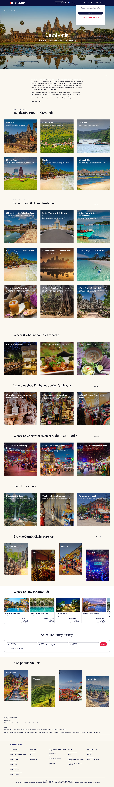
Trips (92, 3)
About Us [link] (89, 752)
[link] (90, 22)
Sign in (102, 3)
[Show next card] (109, 611)
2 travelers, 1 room (77, 645)
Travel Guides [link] (90, 757)
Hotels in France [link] (14, 759)
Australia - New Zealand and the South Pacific (23, 732)
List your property (77, 3)
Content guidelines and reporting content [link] (76, 760)
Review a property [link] (34, 759)
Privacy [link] (69, 754)
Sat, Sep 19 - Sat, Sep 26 (48, 645)
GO (5, 10)
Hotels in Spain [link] (13, 764)
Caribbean (42, 732)
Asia (8, 10)
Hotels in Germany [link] (14, 774)
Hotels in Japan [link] (13, 757)
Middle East (76, 732)
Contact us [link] (32, 757)
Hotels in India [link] (13, 767)
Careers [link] (89, 754)
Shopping (35, 71)
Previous (93, 536)
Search (103, 644)
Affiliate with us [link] (52, 753)
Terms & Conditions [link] (72, 752)
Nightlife (42, 71)
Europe (49, 732)
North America (86, 732)
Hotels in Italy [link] (13, 762)
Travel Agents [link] (52, 763)
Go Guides (6, 71)
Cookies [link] (70, 757)
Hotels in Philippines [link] (15, 752)
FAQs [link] (31, 754)
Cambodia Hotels (65, 71)
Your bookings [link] (33, 752)
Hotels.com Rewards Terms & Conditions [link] (74, 764)
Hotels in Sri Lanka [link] (14, 769)
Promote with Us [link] (53, 760)
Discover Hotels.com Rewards (90, 17)
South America (96, 732)
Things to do (22, 71)
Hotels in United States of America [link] (18, 754)
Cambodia (14, 71)
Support (86, 3)
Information (56, 71)
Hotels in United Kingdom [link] (16, 771)
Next (99, 536)
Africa (6, 732)
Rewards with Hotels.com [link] (93, 759)
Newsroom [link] (51, 755)
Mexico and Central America (62, 732)
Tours (49, 71)
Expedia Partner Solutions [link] (55, 758)
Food (29, 71)
